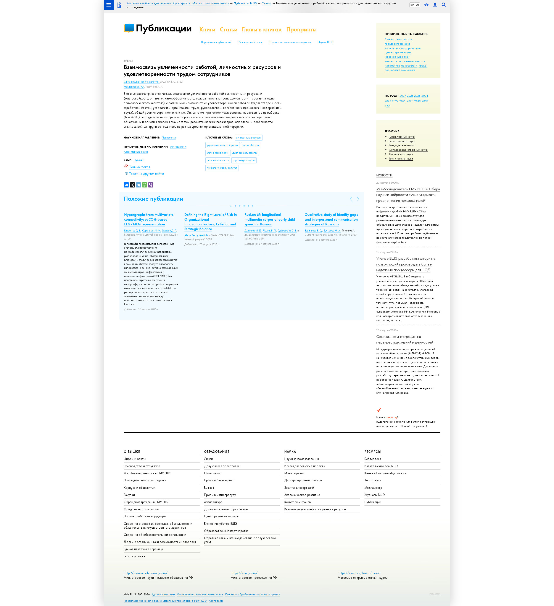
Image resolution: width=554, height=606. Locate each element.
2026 (410, 96)
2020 (410, 101)
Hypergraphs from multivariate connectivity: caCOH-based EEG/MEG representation (149, 219)
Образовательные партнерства (226, 531)
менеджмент (409, 65)
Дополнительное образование (226, 509)
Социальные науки (401, 154)
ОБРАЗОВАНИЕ (216, 452)
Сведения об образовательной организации (155, 535)
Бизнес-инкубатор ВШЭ (220, 523)
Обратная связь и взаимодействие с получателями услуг (240, 540)
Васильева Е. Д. (313, 230)
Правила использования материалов (290, 42)
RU (412, 4)
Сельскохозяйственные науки (408, 150)
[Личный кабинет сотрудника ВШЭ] (435, 5)
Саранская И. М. (151, 230)
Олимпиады (212, 473)
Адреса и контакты (163, 594)
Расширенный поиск (250, 42)
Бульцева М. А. (332, 230)
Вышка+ (209, 487)
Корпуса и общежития (139, 487)
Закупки (129, 495)
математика (392, 65)
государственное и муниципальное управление (403, 46)
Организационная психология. (142, 81)
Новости (384, 175)
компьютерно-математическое (405, 61)
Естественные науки (402, 141)
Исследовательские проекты (304, 466)
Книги (207, 29)
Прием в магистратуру (220, 495)
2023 (388, 101)
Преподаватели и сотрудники (145, 480)
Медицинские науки (401, 145)
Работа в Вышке (134, 556)
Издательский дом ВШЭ (381, 466)
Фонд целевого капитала (141, 509)
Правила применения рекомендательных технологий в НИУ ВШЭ (165, 601)
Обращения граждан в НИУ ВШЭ (146, 502)
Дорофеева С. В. (287, 230)
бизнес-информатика (398, 39)
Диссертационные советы (303, 480)
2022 (395, 101)
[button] (231, 206)
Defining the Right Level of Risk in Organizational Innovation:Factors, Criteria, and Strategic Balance (210, 221)
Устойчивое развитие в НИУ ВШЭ (147, 473)
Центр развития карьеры (221, 516)
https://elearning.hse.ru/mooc (359, 573)
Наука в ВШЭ (325, 42)
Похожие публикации (153, 198)
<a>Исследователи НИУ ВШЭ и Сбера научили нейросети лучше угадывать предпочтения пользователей (408, 194)
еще (387, 105)
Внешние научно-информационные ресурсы (315, 509)
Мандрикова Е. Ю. (134, 86)
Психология (169, 137)
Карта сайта (216, 601)
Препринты (301, 29)
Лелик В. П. (269, 230)
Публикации (164, 27)
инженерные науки (397, 57)
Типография (372, 480)
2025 (417, 96)
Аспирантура (213, 502)
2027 (403, 96)
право (423, 65)
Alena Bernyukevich (196, 235)
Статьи (229, 29)
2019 (417, 101)
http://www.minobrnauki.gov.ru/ (145, 573)
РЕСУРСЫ (372, 452)
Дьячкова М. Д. (253, 230)
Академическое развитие (302, 495)
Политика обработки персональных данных (252, 594)
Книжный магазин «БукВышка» (385, 473)
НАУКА (290, 452)
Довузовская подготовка (222, 466)
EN (417, 4)
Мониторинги (294, 473)
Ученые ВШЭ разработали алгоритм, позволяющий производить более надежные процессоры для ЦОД (406, 264)
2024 (425, 96)
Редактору (434, 593)
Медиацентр (373, 487)
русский (139, 160)
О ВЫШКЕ (132, 452)
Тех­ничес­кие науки (401, 158)
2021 (402, 101)
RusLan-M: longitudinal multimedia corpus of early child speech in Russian (270, 219)
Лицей (208, 459)
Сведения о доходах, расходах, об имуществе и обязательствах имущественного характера (158, 525)
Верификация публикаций (216, 42)
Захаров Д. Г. (169, 230)
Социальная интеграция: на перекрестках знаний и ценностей (404, 339)
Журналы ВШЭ (374, 495)
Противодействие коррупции (145, 516)
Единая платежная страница (143, 549)
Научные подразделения (301, 459)
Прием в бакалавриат (219, 480)
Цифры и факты (135, 459)
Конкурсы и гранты (297, 502)
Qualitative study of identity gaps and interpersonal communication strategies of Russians (331, 219)
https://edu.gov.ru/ (244, 573)
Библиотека (372, 459)
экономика (408, 70)
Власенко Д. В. (132, 230)
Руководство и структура (142, 466)
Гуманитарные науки (402, 136)
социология (392, 70)
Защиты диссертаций (299, 487)
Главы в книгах (262, 29)
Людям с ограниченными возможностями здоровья (160, 542)
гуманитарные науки (398, 52)
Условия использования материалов (200, 594)
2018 (425, 101)
